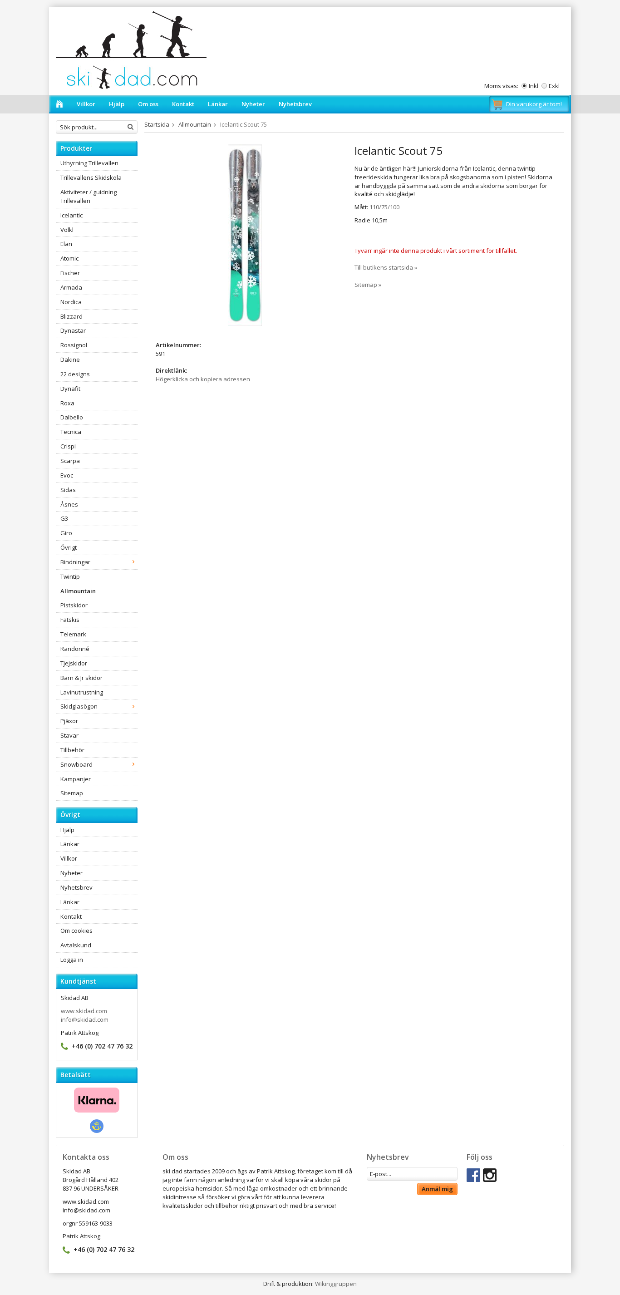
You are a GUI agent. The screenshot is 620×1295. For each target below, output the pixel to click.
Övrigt (68, 547)
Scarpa (70, 461)
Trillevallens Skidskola (91, 177)
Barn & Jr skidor (81, 678)
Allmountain (78, 591)
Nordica (71, 302)
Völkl (67, 230)
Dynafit (70, 388)
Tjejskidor (73, 663)
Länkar (218, 104)
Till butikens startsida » (385, 267)
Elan (66, 244)
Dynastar (73, 330)
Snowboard (76, 764)
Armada (71, 287)
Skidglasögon (79, 706)
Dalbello (71, 417)
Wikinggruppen (336, 1284)
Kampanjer (75, 779)
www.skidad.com (84, 1011)
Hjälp (116, 104)
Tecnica (70, 432)
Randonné (74, 649)
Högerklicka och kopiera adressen (203, 379)
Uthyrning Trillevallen (89, 163)
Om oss (148, 104)
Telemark (73, 634)
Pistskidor (74, 605)
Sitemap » (367, 285)
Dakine (70, 359)
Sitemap (71, 793)
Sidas (68, 490)
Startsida (156, 124)
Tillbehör (72, 750)
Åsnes (69, 504)
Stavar (69, 735)
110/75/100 (384, 207)
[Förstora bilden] (245, 235)
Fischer (70, 273)
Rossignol (73, 345)
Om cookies (76, 930)
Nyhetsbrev (295, 104)
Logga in (71, 959)
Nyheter (253, 104)
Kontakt (183, 104)
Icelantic (71, 215)
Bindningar (75, 562)
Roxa (67, 403)
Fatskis (69, 619)
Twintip (70, 576)
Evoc (66, 475)
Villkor (86, 104)
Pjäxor (69, 721)
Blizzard (71, 316)
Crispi (68, 446)
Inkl (533, 86)
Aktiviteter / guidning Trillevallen (88, 196)
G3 (64, 518)
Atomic (69, 258)
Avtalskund (75, 945)
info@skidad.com (84, 1019)
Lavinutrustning (81, 692)
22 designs (75, 374)
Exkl (554, 86)
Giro (66, 533)
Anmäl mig (437, 1189)
